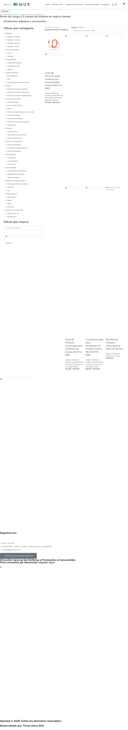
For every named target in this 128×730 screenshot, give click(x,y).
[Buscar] (119, 5)
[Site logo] (7, 4)
